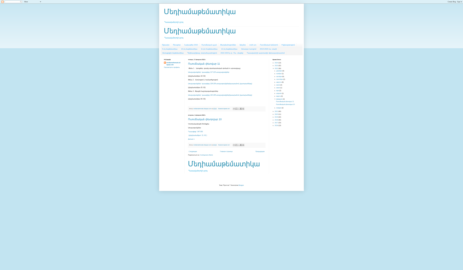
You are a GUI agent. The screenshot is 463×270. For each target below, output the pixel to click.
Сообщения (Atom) (206, 155)
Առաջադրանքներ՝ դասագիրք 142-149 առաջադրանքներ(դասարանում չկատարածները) (220, 95)
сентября (279, 79)
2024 (276, 63)
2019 (276, 117)
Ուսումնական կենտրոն (269, 45)
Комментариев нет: (224, 108)
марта (278, 96)
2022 (276, 68)
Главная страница (226, 151)
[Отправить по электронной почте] (234, 109)
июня (278, 88)
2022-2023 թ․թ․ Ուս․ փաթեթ (232, 53)
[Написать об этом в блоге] (236, 109)
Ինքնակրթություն (288, 45)
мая (277, 90)
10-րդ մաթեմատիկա (189, 49)
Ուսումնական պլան (209, 45)
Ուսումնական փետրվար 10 (205, 119)
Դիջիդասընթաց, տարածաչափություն (202, 53)
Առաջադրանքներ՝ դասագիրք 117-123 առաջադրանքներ (208, 72)
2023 (276, 65)
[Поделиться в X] (238, 109)
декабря (279, 71)
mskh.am (252, 45)
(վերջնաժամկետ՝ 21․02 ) (197, 135)
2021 (276, 111)
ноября (279, 73)
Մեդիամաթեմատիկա (200, 12)
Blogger (241, 185)
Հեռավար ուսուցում (248, 49)
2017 (276, 123)
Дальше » (191, 139)
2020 (276, 114)
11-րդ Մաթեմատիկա (209, 49)
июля (278, 85)
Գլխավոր (165, 45)
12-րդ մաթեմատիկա (229, 49)
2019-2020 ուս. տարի (268, 49)
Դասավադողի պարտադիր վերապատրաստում (266, 53)
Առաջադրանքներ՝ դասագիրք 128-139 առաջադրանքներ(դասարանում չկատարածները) (220, 83)
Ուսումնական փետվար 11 (204, 63)
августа (279, 82)
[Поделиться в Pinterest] (243, 109)
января (279, 108)
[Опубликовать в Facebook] (241, 109)
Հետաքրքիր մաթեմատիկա (173, 53)
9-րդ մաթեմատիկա (169, 49)
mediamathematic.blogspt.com (173, 64)
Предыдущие (260, 151)
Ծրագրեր (177, 45)
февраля (279, 99)
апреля (279, 93)
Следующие (193, 151)
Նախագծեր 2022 (191, 45)
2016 (276, 125)
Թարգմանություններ (228, 45)
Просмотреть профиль (172, 67)
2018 (276, 120)
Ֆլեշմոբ (243, 45)
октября (279, 76)
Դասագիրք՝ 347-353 (195, 131)
